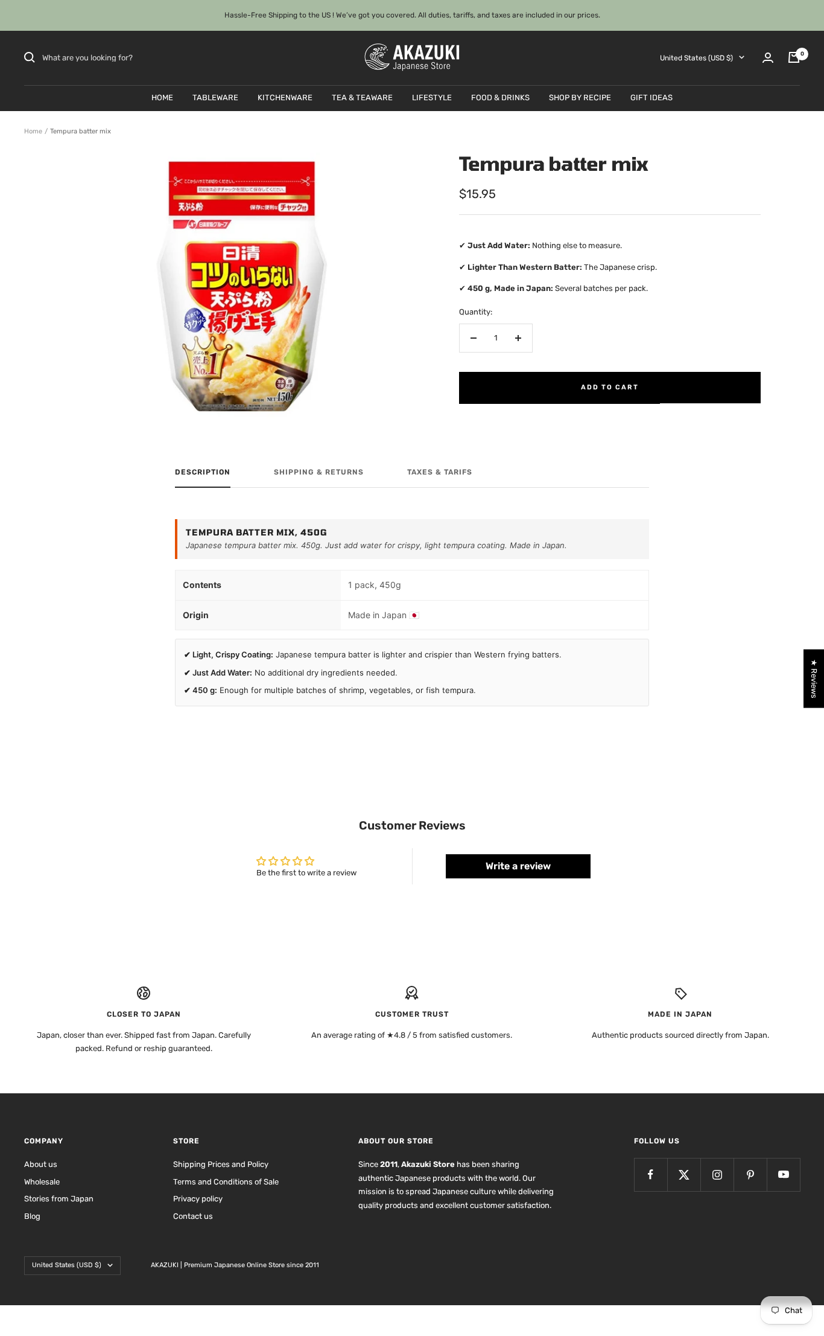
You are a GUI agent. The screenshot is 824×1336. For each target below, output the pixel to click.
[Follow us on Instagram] (717, 1174)
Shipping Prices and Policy (220, 1164)
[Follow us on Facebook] (650, 1174)
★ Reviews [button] (814, 678)
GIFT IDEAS (651, 96)
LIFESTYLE (432, 96)
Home (33, 131)
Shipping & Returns (319, 472)
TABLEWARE (215, 96)
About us (40, 1164)
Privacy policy (198, 1198)
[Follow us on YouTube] (783, 1174)
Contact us (193, 1216)
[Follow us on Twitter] (683, 1174)
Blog (32, 1216)
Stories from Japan (58, 1198)
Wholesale (42, 1181)
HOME (162, 96)
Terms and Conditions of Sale (226, 1181)
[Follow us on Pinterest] (750, 1174)
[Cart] (794, 57)
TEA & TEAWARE (362, 96)
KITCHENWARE (285, 96)
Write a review (518, 866)
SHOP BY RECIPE (580, 96)
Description (202, 472)
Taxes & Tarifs (439, 472)
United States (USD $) (696, 57)
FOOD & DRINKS (500, 96)
